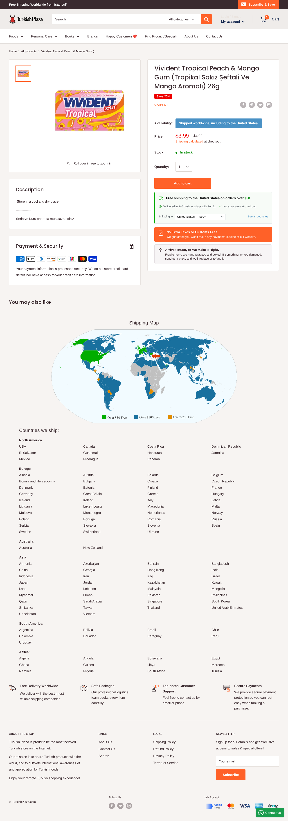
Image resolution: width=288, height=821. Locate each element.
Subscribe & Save (262, 4)
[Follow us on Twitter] (120, 806)
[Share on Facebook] (243, 104)
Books (69, 36)
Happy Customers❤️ (121, 36)
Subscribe (231, 775)
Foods (13, 36)
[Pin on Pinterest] (252, 104)
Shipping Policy (164, 742)
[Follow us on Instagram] (129, 806)
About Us (191, 36)
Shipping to (166, 216)
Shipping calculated (189, 141)
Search (104, 756)
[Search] (206, 19)
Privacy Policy (163, 756)
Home (13, 51)
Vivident (161, 105)
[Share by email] (269, 104)
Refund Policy (163, 749)
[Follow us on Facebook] (112, 806)
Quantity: (161, 167)
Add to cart (182, 183)
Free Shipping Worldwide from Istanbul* (38, 4)
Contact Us (214, 36)
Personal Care (41, 36)
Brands (92, 36)
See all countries (258, 216)
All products (29, 51)
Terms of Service (165, 763)
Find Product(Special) (161, 36)
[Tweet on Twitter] (260, 104)
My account (231, 21)
